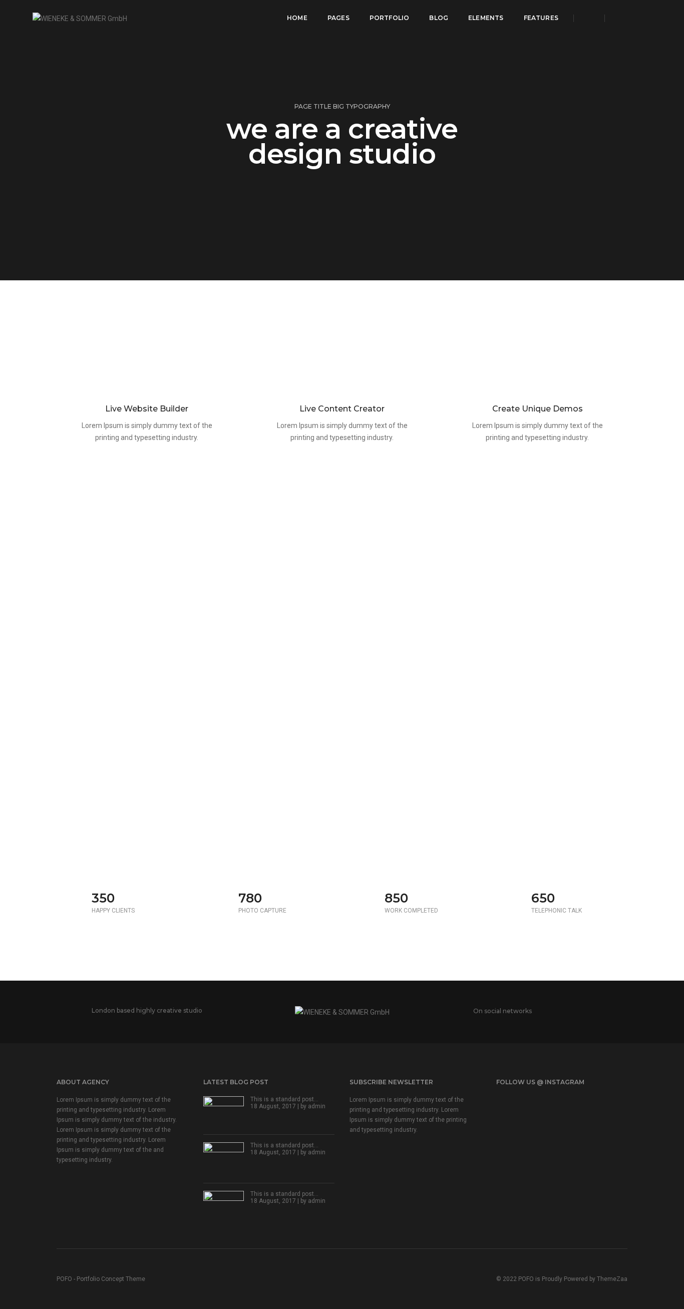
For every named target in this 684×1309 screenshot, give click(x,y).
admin (316, 1106)
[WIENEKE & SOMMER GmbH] (80, 18)
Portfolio (390, 18)
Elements (485, 18)
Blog (438, 18)
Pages (338, 18)
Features (541, 18)
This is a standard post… (284, 1099)
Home (297, 18)
